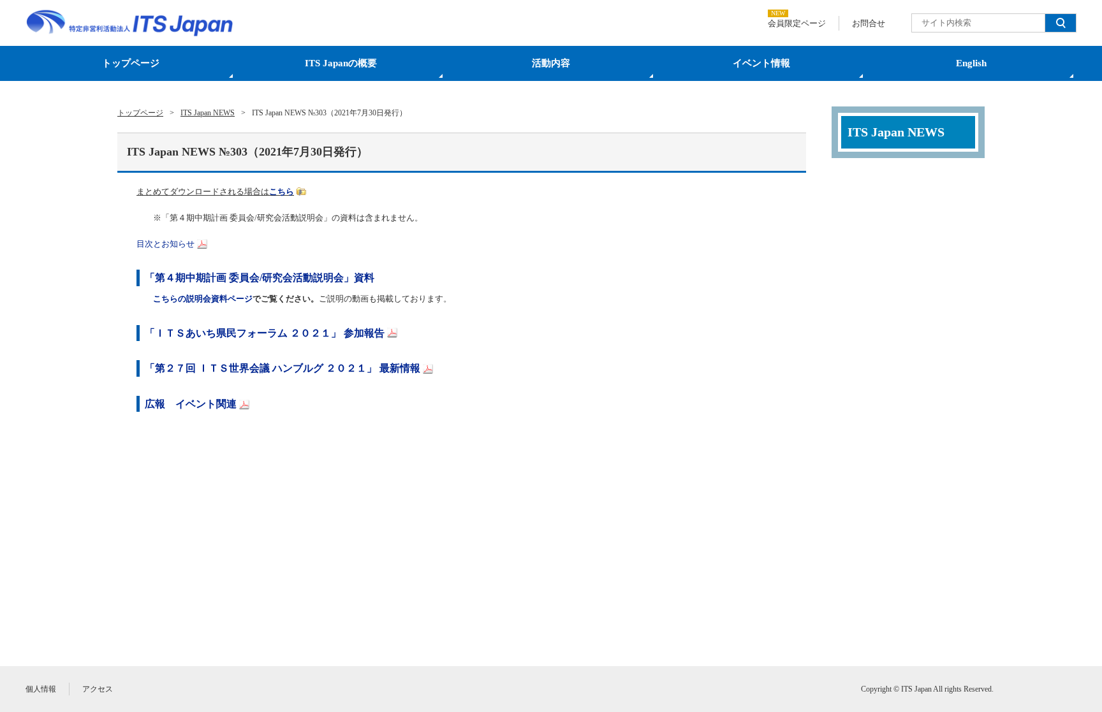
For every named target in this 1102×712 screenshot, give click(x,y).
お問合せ (868, 23)
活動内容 (551, 63)
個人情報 (41, 689)
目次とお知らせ (165, 244)
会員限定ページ (797, 23)
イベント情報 (761, 63)
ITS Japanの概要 (341, 63)
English (971, 63)
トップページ (130, 63)
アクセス (97, 689)
